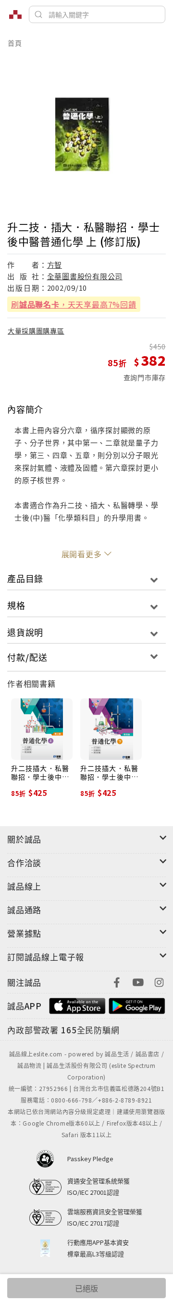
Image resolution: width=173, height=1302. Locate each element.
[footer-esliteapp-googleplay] (137, 1005)
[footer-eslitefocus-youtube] (138, 981)
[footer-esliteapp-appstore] (77, 1005)
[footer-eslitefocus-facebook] (117, 981)
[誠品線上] (15, 14)
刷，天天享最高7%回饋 (73, 304)
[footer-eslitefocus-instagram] (159, 981)
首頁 (15, 43)
